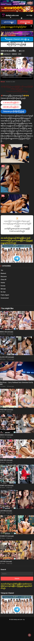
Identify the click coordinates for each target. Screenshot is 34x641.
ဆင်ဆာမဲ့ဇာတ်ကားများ (25, 22)
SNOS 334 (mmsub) (6, 435)
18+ (2, 270)
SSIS (19, 54)
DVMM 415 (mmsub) (7, 536)
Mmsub (3, 81)
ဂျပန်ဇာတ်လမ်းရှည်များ (9, 22)
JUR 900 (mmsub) (6, 561)
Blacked (3, 273)
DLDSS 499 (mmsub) (7, 357)
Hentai (3, 282)
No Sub (3, 292)
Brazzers (4, 276)
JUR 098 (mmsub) (6, 511)
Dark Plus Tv (7, 54)
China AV (3, 279)
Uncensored (5, 298)
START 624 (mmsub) (6, 485)
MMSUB (14, 54)
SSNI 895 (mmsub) (6, 460)
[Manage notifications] (29, 635)
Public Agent (5, 295)
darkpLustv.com (12, 15)
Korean (3, 286)
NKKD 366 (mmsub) (6, 332)
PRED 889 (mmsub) (6, 410)
